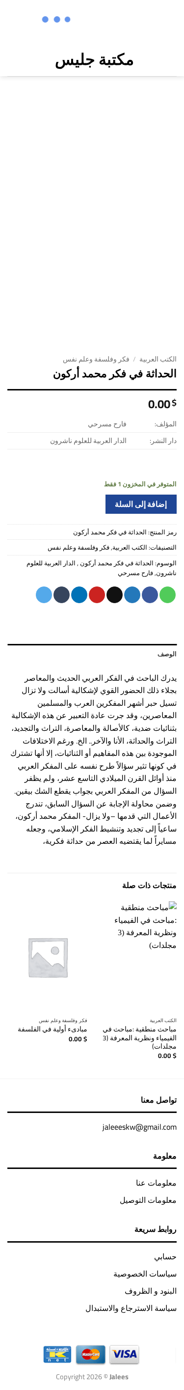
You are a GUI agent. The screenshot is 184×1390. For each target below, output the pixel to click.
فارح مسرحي (135, 573)
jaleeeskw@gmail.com (140, 1126)
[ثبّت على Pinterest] (97, 594)
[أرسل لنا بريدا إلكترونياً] (102, 20)
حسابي (165, 1256)
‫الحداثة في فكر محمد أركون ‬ (116, 563)
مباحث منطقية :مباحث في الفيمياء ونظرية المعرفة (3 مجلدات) (140, 1038)
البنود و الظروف (151, 1290)
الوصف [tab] (167, 654)
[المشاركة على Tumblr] (61, 594)
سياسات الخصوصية (145, 1273)
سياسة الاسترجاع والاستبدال (131, 1308)
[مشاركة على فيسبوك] (150, 594)
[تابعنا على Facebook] (140, 20)
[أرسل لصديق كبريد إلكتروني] (114, 594)
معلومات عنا (156, 1182)
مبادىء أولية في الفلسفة (52, 1029)
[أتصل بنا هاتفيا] (89, 20)
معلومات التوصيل (148, 1200)
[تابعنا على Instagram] (127, 20)
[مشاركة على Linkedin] (79, 594)
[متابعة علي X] (115, 20)
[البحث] (32, 59)
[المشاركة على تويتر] (132, 594)
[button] (169, 59)
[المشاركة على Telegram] (44, 594)
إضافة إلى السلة (141, 504)
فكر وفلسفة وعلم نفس (96, 359)
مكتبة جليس (94, 59)
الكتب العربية (158, 359)
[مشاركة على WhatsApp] (167, 594)
